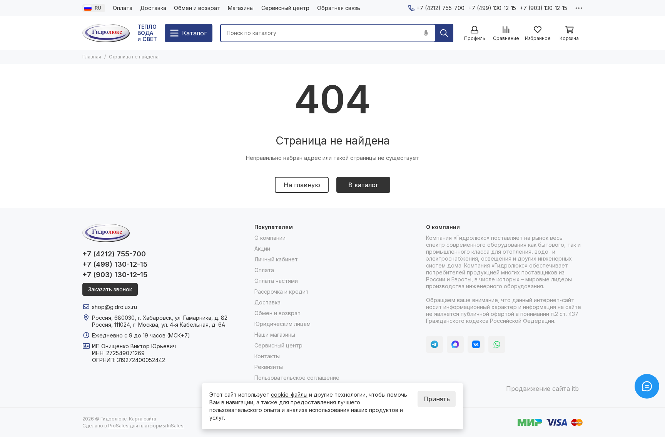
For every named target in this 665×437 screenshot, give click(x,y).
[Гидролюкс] (106, 33)
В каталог (363, 185)
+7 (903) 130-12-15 (543, 8)
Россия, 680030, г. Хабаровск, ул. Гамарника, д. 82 (159, 317)
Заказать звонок (110, 289)
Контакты (267, 356)
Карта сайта (142, 419)
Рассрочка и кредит (281, 291)
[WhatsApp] (496, 344)
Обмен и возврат (197, 8)
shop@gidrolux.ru (114, 307)
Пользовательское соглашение (296, 377)
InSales (175, 426)
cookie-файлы (289, 394)
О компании (270, 237)
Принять (436, 399)
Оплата (122, 8)
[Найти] (444, 33)
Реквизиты (268, 367)
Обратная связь (338, 8)
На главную (302, 185)
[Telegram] (434, 344)
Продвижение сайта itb (542, 388)
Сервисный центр (285, 8)
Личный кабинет (276, 259)
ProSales (118, 426)
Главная (91, 57)
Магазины (241, 8)
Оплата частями (276, 280)
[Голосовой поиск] (425, 33)
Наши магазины (274, 334)
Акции (262, 248)
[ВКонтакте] (476, 344)
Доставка (153, 8)
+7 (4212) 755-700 (440, 8)
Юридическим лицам (282, 324)
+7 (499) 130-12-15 (492, 8)
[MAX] (455, 344)
